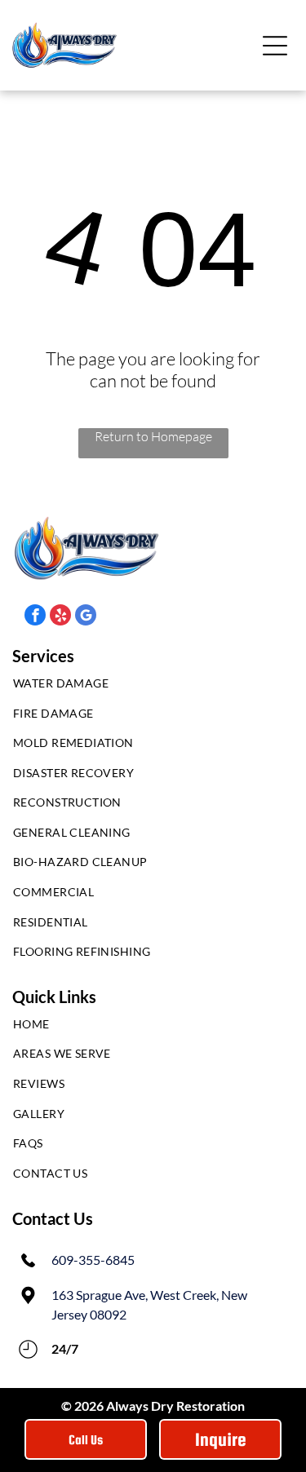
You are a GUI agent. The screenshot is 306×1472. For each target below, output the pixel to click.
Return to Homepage (153, 436)
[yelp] (60, 617)
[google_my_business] (85, 617)
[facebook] (35, 617)
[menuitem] (153, 687)
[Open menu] (275, 45)
